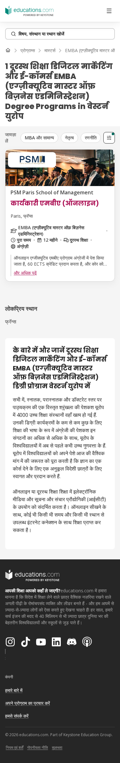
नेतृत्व (69, 138)
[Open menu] (109, 11)
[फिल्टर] (109, 138)
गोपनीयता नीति (37, 747)
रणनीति (91, 138)
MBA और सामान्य (39, 138)
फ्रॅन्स (10, 321)
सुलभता (57, 747)
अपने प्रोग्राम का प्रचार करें (27, 703)
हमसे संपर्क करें (16, 716)
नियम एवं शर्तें (14, 747)
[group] (60, 138)
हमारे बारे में (13, 690)
